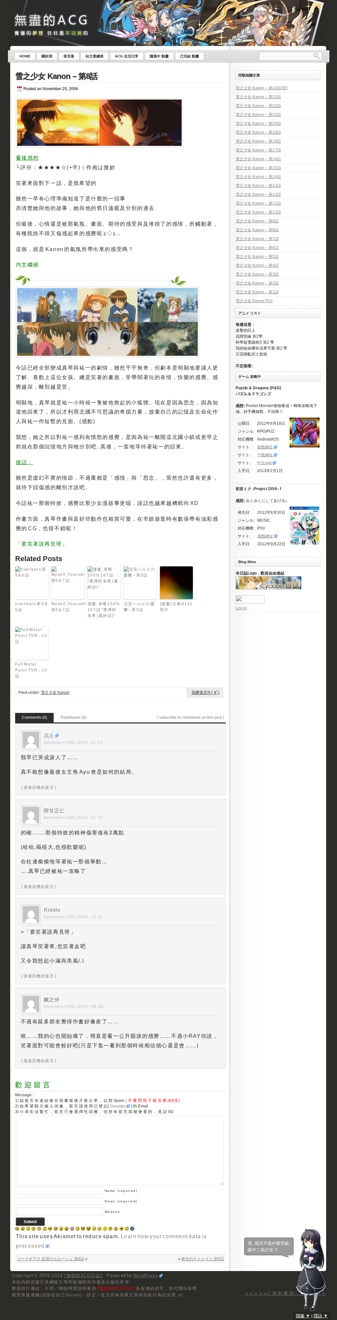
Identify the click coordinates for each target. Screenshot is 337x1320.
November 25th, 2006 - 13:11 (73, 917)
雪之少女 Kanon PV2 (254, 301)
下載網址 (265, 455)
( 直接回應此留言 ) (38, 787)
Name (121, 1191)
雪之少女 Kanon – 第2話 (257, 283)
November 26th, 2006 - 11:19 (73, 742)
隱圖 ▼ (303, 1315)
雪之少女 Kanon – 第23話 (258, 97)
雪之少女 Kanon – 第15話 (258, 168)
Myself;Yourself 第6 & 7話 (67, 607)
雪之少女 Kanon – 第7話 (257, 239)
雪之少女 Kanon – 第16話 (258, 159)
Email (121, 1201)
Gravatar (117, 1106)
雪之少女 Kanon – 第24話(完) (262, 88)
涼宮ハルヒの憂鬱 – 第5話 (139, 607)
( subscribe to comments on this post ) (190, 717)
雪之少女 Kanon (55, 692)
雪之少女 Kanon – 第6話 (257, 247)
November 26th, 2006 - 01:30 (74, 817)
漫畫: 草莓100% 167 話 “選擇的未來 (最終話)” (104, 610)
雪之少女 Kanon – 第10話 (258, 212)
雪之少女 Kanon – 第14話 (258, 176)
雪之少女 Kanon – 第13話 (258, 185)
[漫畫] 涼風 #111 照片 (176, 607)
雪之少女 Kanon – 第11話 (258, 203)
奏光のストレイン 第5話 (202, 1259)
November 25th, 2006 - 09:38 (74, 1006)
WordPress (145, 1275)
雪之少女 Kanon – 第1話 (257, 292)
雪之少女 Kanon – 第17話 (258, 150)
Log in (241, 608)
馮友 (49, 735)
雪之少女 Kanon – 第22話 (258, 105)
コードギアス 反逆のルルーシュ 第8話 (50, 1259)
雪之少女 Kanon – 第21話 (258, 114)
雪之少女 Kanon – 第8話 (56, 76)
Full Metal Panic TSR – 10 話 (31, 670)
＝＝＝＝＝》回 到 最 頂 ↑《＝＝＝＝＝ (285, 1293)
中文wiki (264, 463)
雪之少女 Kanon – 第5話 (257, 256)
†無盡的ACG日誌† (83, 1275)
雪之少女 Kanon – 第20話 (258, 123)
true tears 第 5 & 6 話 (31, 607)
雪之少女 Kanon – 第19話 (258, 132)
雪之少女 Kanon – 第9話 (257, 221)
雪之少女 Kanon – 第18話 (258, 141)
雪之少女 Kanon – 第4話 (257, 265)
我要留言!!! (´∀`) (205, 692)
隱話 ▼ (321, 1315)
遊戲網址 (265, 447)
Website (112, 1212)
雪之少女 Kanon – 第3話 (257, 274)
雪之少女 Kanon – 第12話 (258, 194)
